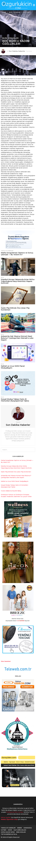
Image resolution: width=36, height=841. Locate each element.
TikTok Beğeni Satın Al (9, 834)
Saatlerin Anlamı (20, 830)
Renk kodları (21, 832)
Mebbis (19, 828)
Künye (10, 830)
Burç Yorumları (10, 38)
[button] (34, 5)
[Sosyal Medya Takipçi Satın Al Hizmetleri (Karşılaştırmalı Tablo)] (18, 383)
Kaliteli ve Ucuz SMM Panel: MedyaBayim (13, 367)
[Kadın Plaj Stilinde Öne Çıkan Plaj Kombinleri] (18, 295)
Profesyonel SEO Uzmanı (15, 812)
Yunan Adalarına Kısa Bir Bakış (11, 491)
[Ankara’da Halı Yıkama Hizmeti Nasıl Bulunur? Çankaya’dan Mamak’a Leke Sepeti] (18, 323)
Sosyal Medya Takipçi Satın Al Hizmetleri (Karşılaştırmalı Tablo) (15, 400)
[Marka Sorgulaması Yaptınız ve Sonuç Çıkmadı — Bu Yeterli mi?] (18, 240)
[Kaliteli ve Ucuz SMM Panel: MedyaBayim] (18, 352)
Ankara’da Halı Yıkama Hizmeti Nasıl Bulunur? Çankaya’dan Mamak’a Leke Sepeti (17, 338)
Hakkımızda (28, 828)
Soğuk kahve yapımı (8, 832)
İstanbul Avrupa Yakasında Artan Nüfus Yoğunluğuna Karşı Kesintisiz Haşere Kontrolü (18, 281)
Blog (2, 277)
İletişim (3, 830)
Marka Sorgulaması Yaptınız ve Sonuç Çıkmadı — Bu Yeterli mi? (17, 254)
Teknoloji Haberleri (7, 250)
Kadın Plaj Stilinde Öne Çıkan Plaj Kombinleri (15, 309)
